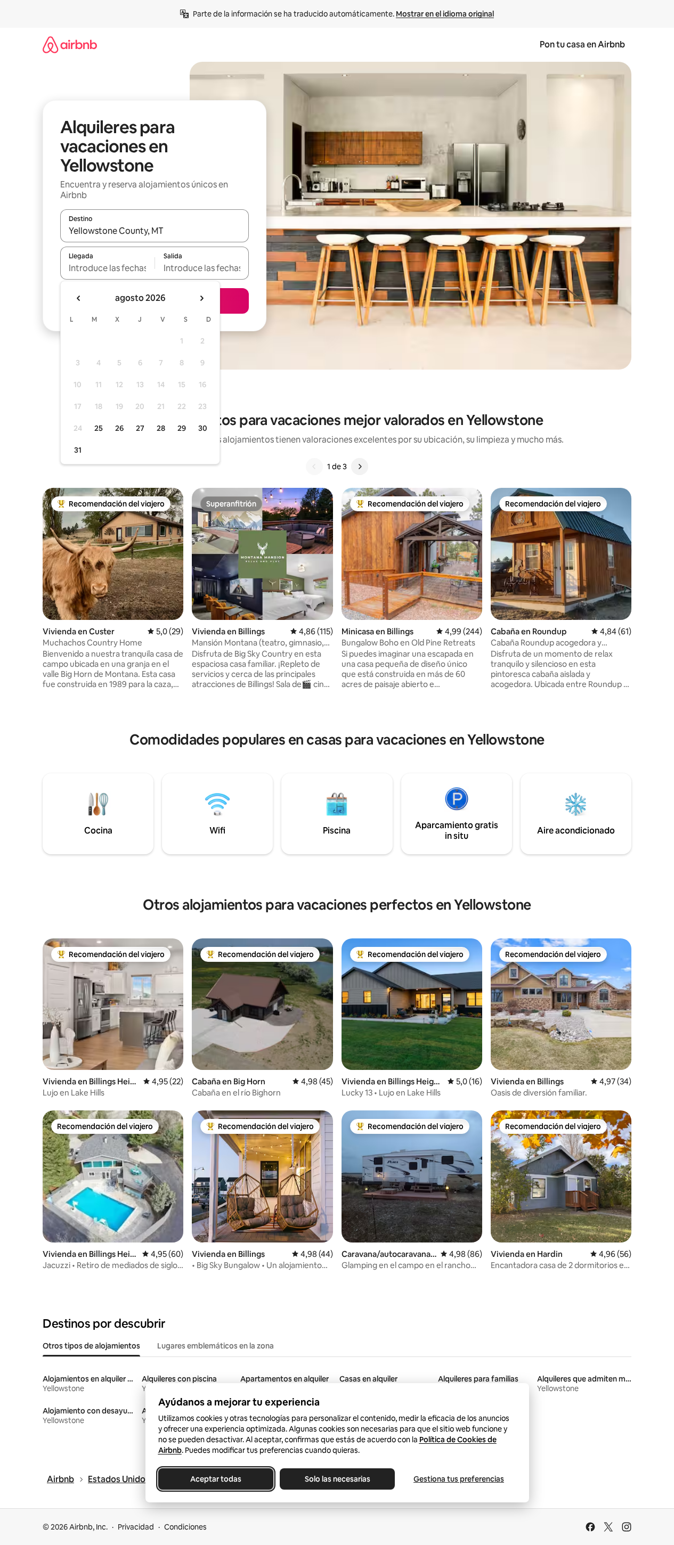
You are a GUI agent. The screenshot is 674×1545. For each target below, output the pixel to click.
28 (161, 428)
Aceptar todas (215, 1479)
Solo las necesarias (337, 1479)
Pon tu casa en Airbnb (582, 44)
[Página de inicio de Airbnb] (70, 44)
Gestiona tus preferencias (458, 1479)
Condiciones (185, 1527)
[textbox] (107, 267)
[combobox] (154, 230)
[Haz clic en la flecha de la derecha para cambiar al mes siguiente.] (201, 298)
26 (119, 428)
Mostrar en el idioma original (445, 14)
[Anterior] (314, 466)
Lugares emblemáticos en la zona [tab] (215, 1346)
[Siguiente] (359, 466)
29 (181, 428)
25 (98, 428)
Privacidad (136, 1527)
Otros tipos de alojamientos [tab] (91, 1346)
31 (78, 450)
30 (202, 428)
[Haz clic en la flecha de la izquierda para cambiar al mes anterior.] (79, 298)
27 (140, 428)
